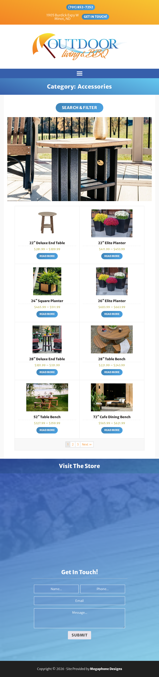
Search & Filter (79, 107)
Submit (79, 635)
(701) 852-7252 (80, 7)
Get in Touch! (95, 17)
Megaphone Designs (106, 669)
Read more (47, 256)
